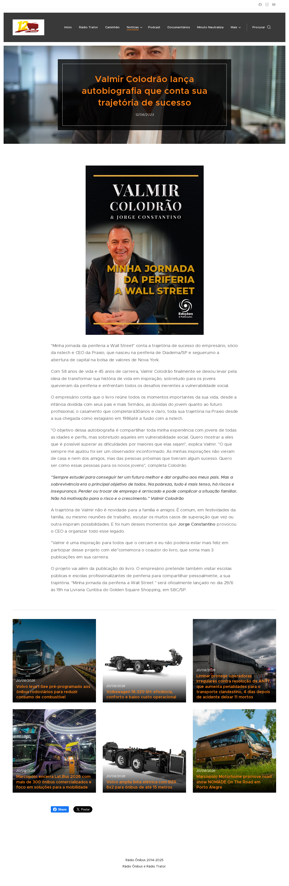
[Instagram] (267, 4)
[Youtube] (274, 4)
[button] (261, 27)
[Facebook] (260, 4)
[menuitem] (69, 27)
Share (62, 809)
